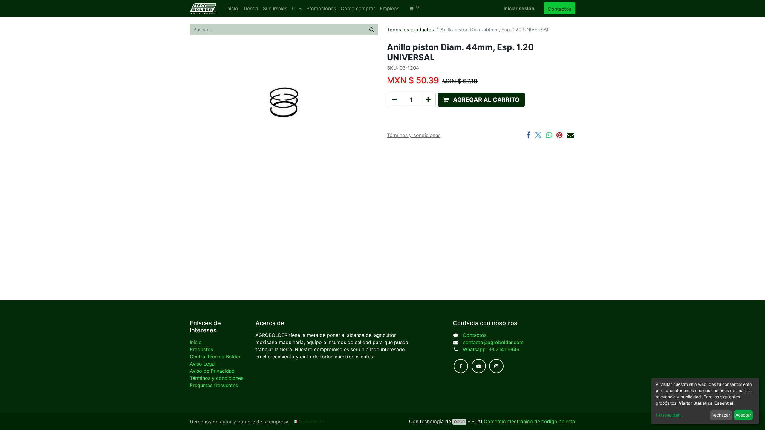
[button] (481, 100)
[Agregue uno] (428, 100)
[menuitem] (232, 8)
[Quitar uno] (394, 100)
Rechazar (721, 414)
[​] (461, 366)
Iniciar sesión (519, 8)
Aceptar (743, 414)
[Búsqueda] (371, 29)
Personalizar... (669, 414)
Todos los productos (410, 30)
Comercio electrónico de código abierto (529, 421)
